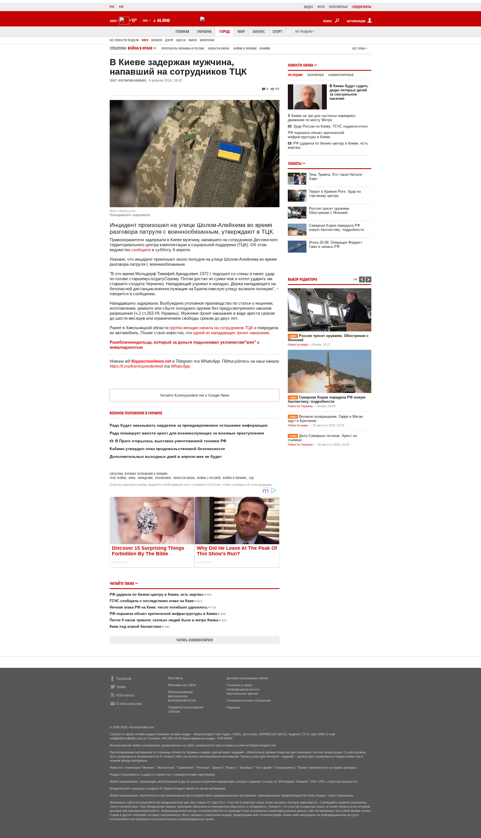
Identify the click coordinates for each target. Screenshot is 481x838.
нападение (145, 478)
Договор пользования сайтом (247, 678)
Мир (241, 31)
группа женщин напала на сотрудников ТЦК (211, 327)
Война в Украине (234, 478)
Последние (295, 75)
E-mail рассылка (129, 704)
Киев (145, 40)
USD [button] (145, 20)
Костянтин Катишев (132, 80)
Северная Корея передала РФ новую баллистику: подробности (336, 227)
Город (224, 31)
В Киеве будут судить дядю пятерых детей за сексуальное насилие (349, 92)
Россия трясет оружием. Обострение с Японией (329, 210)
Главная (182, 31)
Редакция (233, 707)
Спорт (277, 31)
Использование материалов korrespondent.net (182, 696)
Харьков (156, 40)
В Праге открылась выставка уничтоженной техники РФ (170, 441)
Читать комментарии (194, 639)
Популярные (315, 75)
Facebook (123, 679)
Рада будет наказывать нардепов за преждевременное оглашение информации (189, 425)
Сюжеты (294, 163)
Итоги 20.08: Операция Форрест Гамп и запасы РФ (335, 244)
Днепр (169, 40)
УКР (121, 6)
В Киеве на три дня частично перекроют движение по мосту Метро (322, 118)
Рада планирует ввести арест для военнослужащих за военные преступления (187, 433)
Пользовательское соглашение (249, 700)
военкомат (163, 478)
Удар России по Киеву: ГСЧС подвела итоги (330, 126)
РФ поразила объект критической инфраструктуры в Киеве (168, 614)
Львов (192, 40)
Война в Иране (199, 48)
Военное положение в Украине (146, 473)
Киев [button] (113, 21)
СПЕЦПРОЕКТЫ (361, 6)
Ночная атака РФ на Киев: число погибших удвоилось (163, 607)
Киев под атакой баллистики (140, 626)
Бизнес (259, 31)
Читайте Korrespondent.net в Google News (195, 395)
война (121, 478)
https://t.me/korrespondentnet (136, 366)
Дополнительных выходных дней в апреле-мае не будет (166, 456)
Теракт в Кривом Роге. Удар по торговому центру (335, 193)
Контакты (175, 678)
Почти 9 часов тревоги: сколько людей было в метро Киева (168, 620)
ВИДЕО (308, 6)
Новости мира (298, 344)
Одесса (181, 40)
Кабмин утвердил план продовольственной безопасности (167, 448)
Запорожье (207, 40)
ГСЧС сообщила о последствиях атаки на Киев (156, 601)
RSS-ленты (125, 695)
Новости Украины (300, 406)
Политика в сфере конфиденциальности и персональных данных (243, 689)
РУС (112, 6)
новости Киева (218, 48)
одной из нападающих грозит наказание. (231, 332)
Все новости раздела (124, 40)
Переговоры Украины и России (182, 48)
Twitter (121, 687)
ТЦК (251, 478)
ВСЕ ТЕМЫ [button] (358, 48)
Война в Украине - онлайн (252, 48)
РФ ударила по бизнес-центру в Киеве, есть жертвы (161, 594)
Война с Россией (208, 478)
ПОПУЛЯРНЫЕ (338, 6)
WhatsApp (180, 366)
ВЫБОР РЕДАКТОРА (302, 279)
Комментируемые (341, 75)
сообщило (141, 249)
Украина (204, 31)
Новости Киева (300, 65)
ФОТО (321, 6)
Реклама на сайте (182, 685)
